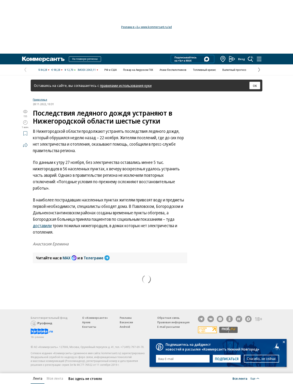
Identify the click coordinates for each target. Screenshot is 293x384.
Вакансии (126, 322)
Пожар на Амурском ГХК (138, 70)
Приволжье (40, 99)
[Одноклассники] (229, 319)
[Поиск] (250, 59)
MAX (66, 257)
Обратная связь (168, 318)
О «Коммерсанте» (95, 318)
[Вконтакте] (210, 319)
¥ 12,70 (69, 70)
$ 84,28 (42, 70)
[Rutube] (239, 319)
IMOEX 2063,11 (87, 70)
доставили (42, 225)
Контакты (89, 327)
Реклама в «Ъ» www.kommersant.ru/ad (146, 27)
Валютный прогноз (234, 70)
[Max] (248, 319)
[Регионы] (223, 59)
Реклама (126, 318)
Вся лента (240, 378)
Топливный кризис (204, 70)
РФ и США (110, 70)
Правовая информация (173, 322)
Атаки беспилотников (173, 70)
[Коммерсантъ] (43, 59)
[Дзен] (220, 319)
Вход (241, 59)
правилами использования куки (126, 85)
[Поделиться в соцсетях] (25, 145)
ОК (255, 85)
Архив (86, 322)
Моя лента (55, 378)
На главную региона (85, 59)
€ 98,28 (55, 70)
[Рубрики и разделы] (259, 59)
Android (125, 327)
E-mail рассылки (168, 327)
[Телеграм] (201, 319)
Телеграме (93, 257)
